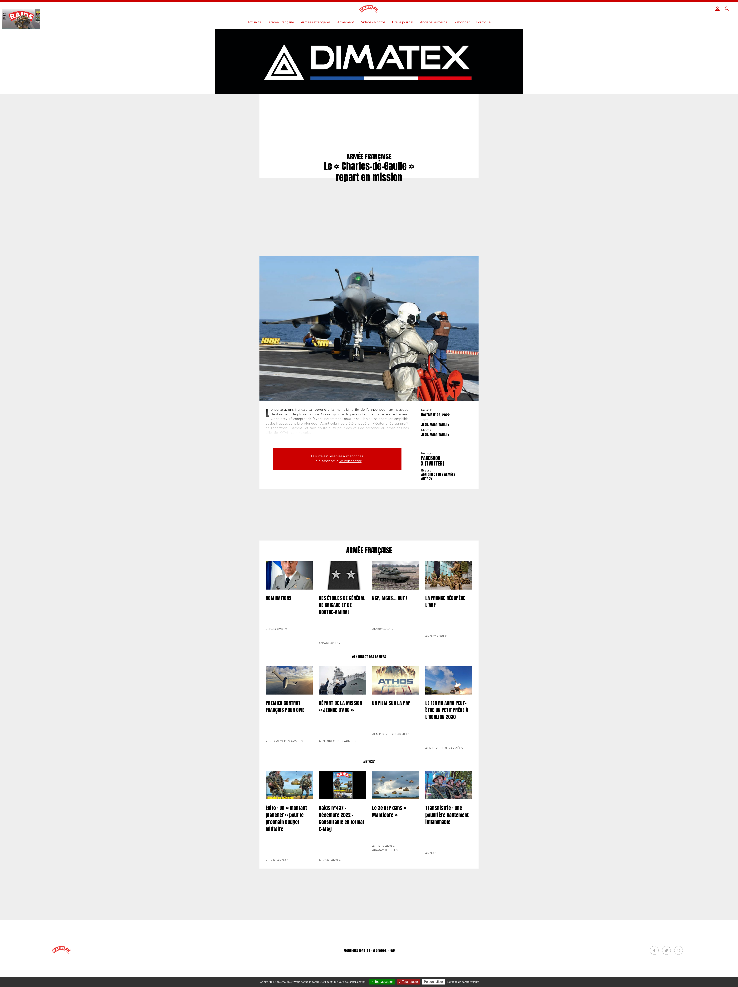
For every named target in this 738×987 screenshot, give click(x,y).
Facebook (430, 458)
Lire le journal (402, 22)
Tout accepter (383, 981)
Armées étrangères (315, 22)
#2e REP (378, 846)
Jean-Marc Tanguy (435, 424)
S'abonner (462, 22)
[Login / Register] (717, 8)
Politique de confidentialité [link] (463, 981)
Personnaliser (433, 981)
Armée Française (281, 22)
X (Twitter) (432, 463)
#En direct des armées (438, 474)
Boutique (483, 22)
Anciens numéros (433, 22)
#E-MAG (324, 860)
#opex (282, 629)
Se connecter (350, 461)
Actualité (255, 22)
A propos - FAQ (384, 950)
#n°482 (271, 629)
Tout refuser (409, 981)
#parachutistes (385, 850)
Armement (345, 22)
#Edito (271, 860)
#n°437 (427, 478)
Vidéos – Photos (373, 22)
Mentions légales (356, 950)
